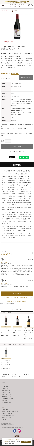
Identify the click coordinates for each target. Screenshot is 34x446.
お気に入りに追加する (18, 151)
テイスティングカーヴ (7, 413)
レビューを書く (18, 293)
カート (32, 5)
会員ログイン (5, 400)
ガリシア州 (18, 86)
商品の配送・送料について (8, 390)
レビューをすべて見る (17, 309)
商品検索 (3, 376)
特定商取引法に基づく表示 (8, 415)
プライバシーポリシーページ (9, 439)
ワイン (12, 96)
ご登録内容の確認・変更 (7, 398)
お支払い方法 (5, 388)
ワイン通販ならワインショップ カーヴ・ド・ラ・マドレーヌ (17, 5)
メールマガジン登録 (6, 402)
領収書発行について (6, 396)
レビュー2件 (15, 73)
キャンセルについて (6, 394)
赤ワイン (17, 96)
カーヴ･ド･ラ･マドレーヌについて (10, 411)
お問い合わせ (5, 419)
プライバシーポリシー (7, 417)
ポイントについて (6, 392)
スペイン (13, 86)
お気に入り (27, 5)
